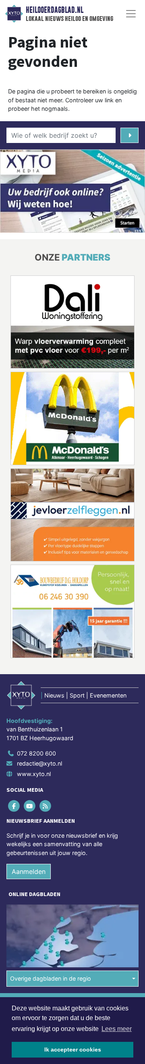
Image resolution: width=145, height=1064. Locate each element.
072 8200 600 (36, 753)
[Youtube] (30, 805)
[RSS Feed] (46, 805)
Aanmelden (29, 871)
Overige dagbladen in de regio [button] (50, 978)
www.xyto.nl (34, 773)
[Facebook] (14, 805)
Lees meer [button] (117, 1028)
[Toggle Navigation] (131, 14)
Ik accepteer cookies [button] (72, 1049)
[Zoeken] (129, 135)
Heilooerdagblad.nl (54, 10)
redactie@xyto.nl (39, 763)
